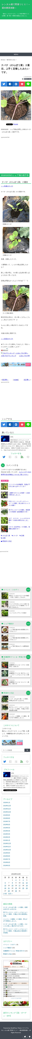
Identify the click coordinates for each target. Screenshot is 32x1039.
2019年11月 (7, 809)
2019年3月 (6, 834)
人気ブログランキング (8, 356)
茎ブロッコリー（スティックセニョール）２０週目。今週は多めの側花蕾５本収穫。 (15, 931)
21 (9, 888)
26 (27, 888)
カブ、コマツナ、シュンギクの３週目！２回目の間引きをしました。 (19, 520)
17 (19, 885)
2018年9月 (6, 853)
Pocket (15, 124)
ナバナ (15, 535)
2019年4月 (6, 831)
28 (9, 891)
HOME (16, 380)
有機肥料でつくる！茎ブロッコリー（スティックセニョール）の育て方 (19, 674)
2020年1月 (6, 802)
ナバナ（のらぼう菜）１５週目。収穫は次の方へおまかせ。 (19, 699)
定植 (22, 535)
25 (23, 888)
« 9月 (5, 894)
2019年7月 (6, 821)
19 (27, 885)
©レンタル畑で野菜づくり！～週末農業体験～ (15, 1030)
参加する (26, 1000)
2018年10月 (7, 850)
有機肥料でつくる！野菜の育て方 (14, 951)
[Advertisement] (16, 36)
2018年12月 (7, 843)
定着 (3, 538)
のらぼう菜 (5, 535)
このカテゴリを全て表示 (16, 998)
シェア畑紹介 (7, 947)
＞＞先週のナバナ (7, 186)
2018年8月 (6, 856)
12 (27, 883)
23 (16, 888)
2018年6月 (6, 862)
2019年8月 (6, 818)
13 (5, 885)
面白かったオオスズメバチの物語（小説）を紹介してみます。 (19, 596)
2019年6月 (6, 824)
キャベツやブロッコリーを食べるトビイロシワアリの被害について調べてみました (19, 605)
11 (23, 883)
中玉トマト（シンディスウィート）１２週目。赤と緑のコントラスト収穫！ (19, 503)
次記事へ (27, 380)
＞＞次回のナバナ (7, 339)
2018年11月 (7, 846)
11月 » (10, 894)
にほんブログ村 (24, 356)
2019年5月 (6, 827)
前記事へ (5, 380)
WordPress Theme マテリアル (20, 1028)
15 (12, 885)
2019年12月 (7, 805)
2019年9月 (6, 815)
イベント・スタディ (9, 944)
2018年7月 (6, 859)
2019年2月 (6, 837)
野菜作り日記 (28, 79)
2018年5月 (6, 865)
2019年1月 (6, 840)
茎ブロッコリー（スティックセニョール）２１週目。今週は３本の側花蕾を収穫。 (19, 708)
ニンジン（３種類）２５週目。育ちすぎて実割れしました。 (19, 716)
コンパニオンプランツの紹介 (17, 613)
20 (5, 888)
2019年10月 (7, 812)
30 (16, 891)
